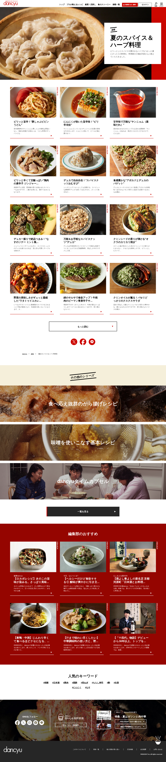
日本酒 (56, 683)
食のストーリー (104, 4)
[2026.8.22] (133, 618)
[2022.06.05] (33, 219)
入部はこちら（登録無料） (70, 725)
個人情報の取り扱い (113, 749)
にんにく (76, 687)
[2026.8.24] (33, 557)
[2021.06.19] (133, 278)
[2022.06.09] (83, 161)
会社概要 (143, 749)
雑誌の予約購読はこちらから (130, 727)
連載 (32, 354)
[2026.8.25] (83, 557)
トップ (62, 4)
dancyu (24, 354)
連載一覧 (116, 4)
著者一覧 (96, 749)
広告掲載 (130, 749)
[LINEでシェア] (92, 342)
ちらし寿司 (97, 683)
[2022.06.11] (133, 102)
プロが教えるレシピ (75, 4)
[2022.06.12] (83, 102)
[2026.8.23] (83, 618)
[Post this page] (74, 342)
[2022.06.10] (33, 161)
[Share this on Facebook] (83, 342)
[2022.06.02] (33, 278)
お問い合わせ (158, 749)
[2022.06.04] (83, 219)
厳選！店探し (90, 4)
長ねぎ (84, 683)
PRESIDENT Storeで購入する (130, 722)
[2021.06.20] (83, 278)
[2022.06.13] (33, 102)
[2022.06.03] (133, 219)
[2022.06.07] (133, 161)
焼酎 (46, 683)
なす (87, 687)
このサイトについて (79, 749)
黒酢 (74, 683)
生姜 (116, 683)
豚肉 (65, 683)
